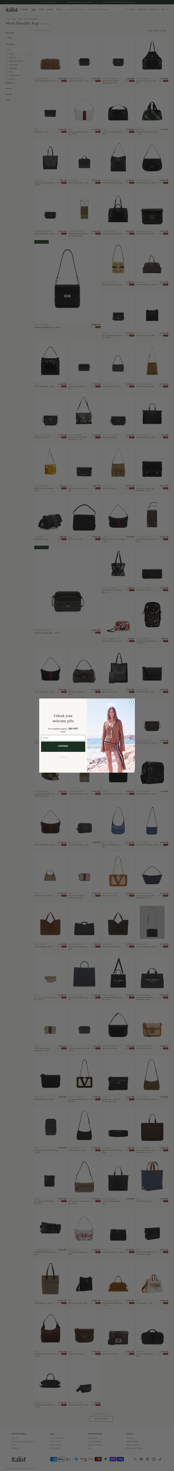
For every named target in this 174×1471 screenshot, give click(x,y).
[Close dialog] (132, 702)
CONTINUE (63, 746)
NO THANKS (63, 757)
